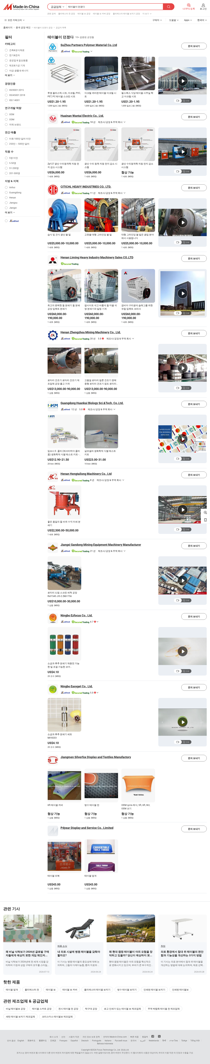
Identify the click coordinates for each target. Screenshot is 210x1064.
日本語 (53, 1040)
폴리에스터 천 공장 (66, 13)
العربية (142, 1040)
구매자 (155, 20)
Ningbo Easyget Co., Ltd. (77, 686)
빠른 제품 (134, 1036)
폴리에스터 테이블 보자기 (97, 989)
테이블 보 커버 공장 (101, 13)
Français (63, 1040)
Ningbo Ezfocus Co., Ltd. (77, 615)
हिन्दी (164, 1040)
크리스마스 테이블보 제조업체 (57, 1016)
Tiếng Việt (195, 1040)
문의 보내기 (194, 46)
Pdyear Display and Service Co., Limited (87, 828)
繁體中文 (43, 1040)
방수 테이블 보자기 (127, 989)
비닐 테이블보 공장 (15, 1008)
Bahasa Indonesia (105, 1043)
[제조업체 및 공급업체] (21, 6)
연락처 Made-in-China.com (115, 1036)
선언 (63, 1036)
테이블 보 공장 (84, 13)
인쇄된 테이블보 (180, 989)
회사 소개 (54, 1036)
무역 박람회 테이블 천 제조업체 (164, 1008)
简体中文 (31, 1040)
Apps (186, 20)
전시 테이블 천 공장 (68, 1008)
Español (74, 1040)
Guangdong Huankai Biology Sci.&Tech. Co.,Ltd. (92, 403)
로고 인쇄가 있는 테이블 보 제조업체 (122, 1008)
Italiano (108, 1040)
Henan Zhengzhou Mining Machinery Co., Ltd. (91, 332)
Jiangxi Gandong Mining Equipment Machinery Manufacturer (101, 544)
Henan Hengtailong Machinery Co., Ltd (86, 473)
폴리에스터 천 (32, 989)
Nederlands (154, 1040)
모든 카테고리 (15, 20)
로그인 (203, 8)
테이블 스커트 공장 (42, 1008)
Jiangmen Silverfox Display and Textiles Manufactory (96, 757)
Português (96, 1040)
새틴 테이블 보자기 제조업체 (20, 1016)
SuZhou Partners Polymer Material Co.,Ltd (89, 45)
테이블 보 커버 (70, 989)
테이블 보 (51, 989)
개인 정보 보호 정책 (91, 1036)
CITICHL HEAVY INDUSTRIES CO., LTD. (86, 186)
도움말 (172, 20)
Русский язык (121, 1040)
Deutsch (85, 1040)
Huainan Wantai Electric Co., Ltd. (82, 115)
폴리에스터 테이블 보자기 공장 (126, 13)
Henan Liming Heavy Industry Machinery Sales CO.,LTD (97, 257)
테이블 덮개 (12, 989)
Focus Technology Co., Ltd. (109, 1049)
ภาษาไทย (173, 1040)
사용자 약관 (74, 1036)
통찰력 (145, 1036)
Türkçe (184, 1040)
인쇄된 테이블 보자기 (154, 989)
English (21, 1040)
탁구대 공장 (91, 1008)
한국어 (133, 1040)
